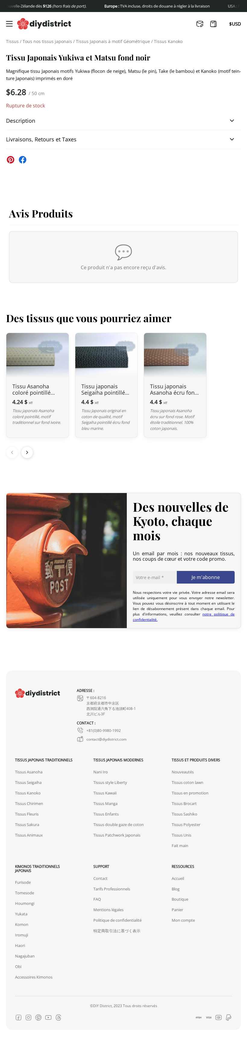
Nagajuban (25, 956)
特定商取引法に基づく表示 (116, 930)
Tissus (12, 41)
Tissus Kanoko (168, 41)
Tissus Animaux (29, 835)
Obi (18, 966)
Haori (20, 945)
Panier (177, 909)
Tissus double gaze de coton (118, 824)
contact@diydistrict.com (106, 739)
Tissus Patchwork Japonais (116, 835)
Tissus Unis (181, 835)
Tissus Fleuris (27, 814)
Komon (21, 924)
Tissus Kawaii (105, 793)
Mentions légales (108, 909)
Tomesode (24, 893)
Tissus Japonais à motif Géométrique (113, 41)
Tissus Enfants (106, 814)
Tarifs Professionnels (111, 889)
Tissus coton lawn (187, 782)
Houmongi (24, 903)
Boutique (180, 899)
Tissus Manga (105, 803)
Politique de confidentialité (117, 920)
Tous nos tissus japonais (47, 41)
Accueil (178, 878)
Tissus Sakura (27, 824)
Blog (176, 889)
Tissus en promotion (190, 793)
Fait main (180, 845)
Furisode (23, 882)
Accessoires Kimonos (33, 977)
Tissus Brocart (184, 803)
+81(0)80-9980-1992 (103, 730)
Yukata (21, 914)
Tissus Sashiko (184, 814)
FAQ (97, 899)
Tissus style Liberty (110, 782)
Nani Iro (100, 772)
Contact (100, 878)
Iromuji (21, 935)
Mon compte (183, 920)
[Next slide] (27, 452)
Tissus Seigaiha (28, 782)
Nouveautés (183, 772)
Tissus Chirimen (29, 803)
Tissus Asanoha (28, 772)
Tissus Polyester (186, 824)
